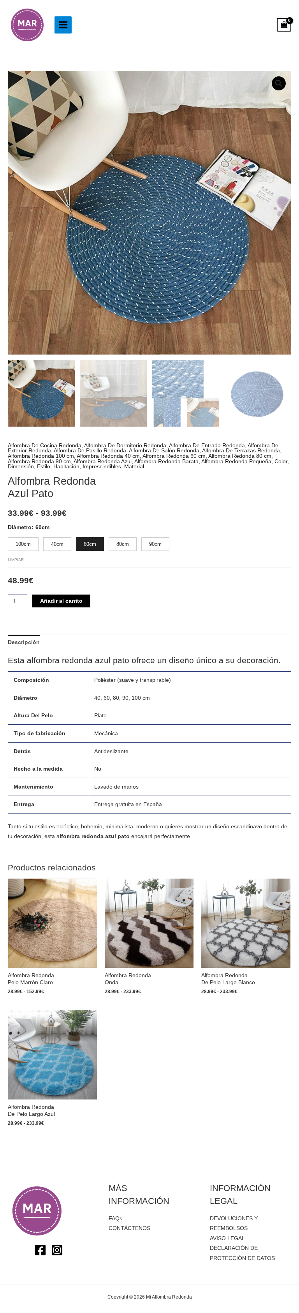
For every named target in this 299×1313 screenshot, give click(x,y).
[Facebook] (40, 1250)
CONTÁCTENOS (129, 1228)
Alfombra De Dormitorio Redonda (125, 445)
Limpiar (16, 560)
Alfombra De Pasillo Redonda (90, 451)
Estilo (43, 466)
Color (280, 461)
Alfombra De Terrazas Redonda (241, 451)
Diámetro (20, 527)
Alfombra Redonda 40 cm (108, 456)
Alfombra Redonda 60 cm (174, 456)
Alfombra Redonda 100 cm (41, 456)
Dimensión (21, 466)
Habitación (66, 466)
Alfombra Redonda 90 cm (39, 461)
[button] (279, 83)
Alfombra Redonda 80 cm (239, 456)
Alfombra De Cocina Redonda (44, 445)
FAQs (115, 1218)
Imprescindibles (102, 466)
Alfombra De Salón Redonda (164, 451)
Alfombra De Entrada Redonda (207, 445)
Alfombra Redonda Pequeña (236, 461)
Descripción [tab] (24, 642)
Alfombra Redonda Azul (103, 461)
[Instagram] (57, 1250)
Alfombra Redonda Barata (166, 461)
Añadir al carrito (61, 601)
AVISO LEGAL (227, 1238)
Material (134, 466)
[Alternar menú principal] (63, 25)
